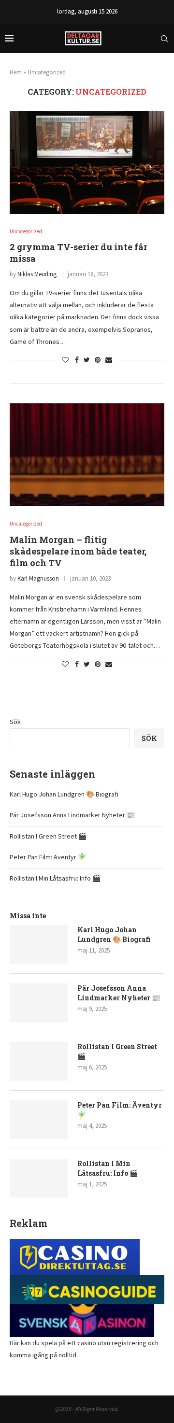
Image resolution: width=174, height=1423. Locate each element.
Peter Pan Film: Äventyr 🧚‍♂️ (48, 857)
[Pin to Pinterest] (98, 360)
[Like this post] (65, 360)
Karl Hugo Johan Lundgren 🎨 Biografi (64, 794)
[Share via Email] (108, 360)
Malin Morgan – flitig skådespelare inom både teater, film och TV (78, 551)
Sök (15, 721)
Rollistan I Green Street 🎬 (48, 836)
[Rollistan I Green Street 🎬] (39, 1061)
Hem (16, 72)
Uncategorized (26, 231)
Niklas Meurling (37, 274)
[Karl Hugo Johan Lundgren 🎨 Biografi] (39, 944)
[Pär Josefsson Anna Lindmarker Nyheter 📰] (39, 1002)
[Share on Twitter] (87, 360)
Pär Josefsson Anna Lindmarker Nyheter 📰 (72, 815)
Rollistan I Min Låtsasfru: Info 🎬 (55, 878)
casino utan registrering (111, 1342)
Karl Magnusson (38, 578)
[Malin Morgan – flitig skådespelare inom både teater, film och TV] (87, 454)
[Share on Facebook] (77, 360)
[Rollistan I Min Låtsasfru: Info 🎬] (39, 1178)
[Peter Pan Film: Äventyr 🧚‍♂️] (39, 1119)
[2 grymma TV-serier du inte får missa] (87, 162)
